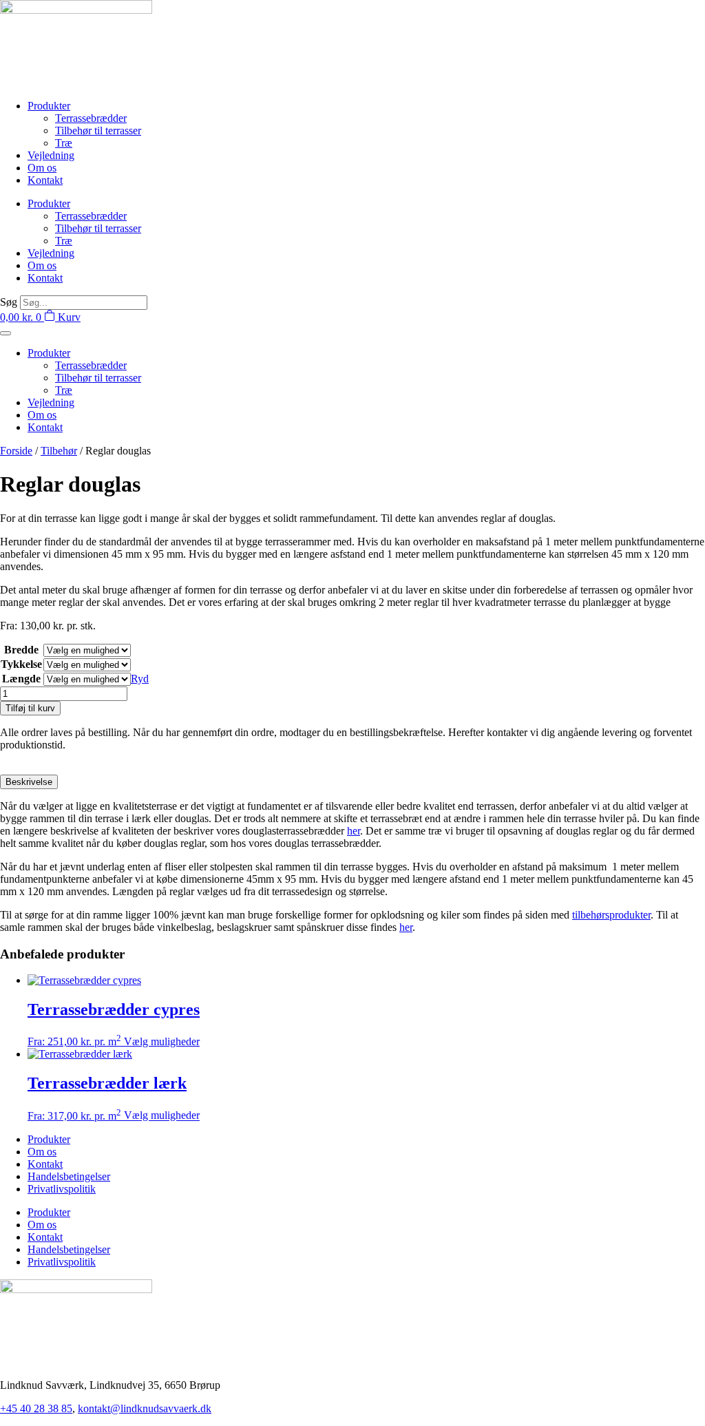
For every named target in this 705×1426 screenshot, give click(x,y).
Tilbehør (59, 451)
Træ (63, 143)
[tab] (29, 782)
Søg (8, 302)
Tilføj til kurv (30, 708)
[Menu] (5, 333)
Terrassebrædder (91, 118)
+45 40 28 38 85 (36, 1408)
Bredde (21, 650)
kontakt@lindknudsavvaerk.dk (144, 1408)
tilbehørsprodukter (611, 915)
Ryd (140, 678)
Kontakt (45, 180)
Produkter (49, 106)
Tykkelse (21, 664)
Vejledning (51, 155)
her (353, 831)
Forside (16, 451)
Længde (21, 678)
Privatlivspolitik (62, 1189)
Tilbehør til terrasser (98, 130)
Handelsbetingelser (69, 1176)
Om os (42, 168)
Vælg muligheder (162, 1041)
